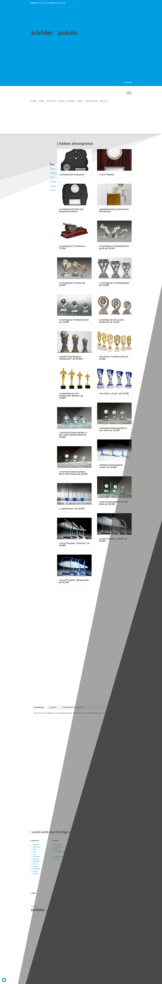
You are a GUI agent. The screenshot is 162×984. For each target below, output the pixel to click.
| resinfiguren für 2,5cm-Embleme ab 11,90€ (112, 321)
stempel (61, 101)
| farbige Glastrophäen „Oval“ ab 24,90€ (111, 466)
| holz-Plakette (106, 174)
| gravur (53, 707)
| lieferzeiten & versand (72, 707)
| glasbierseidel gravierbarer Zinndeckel (114, 210)
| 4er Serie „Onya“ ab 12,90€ (114, 393)
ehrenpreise (51, 101)
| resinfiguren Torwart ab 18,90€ (72, 284)
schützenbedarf (91, 101)
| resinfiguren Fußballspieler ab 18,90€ (114, 284)
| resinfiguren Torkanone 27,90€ (72, 247)
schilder (33, 101)
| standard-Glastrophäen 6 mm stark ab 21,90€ (113, 429)
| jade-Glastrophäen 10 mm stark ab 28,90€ (113, 503)
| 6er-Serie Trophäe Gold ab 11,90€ (113, 357)
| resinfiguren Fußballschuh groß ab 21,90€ (114, 247)
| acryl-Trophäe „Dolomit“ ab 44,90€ (74, 544)
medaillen (71, 101)
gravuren (103, 101)
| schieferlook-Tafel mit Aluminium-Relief (71, 210)
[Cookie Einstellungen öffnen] (4, 981)
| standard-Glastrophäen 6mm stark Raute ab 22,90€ (73, 472)
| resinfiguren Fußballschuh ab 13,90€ (74, 321)
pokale (41, 101)
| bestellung (38, 707)
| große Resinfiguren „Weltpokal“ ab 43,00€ (71, 357)
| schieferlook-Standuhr (71, 174)
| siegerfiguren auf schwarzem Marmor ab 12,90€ (71, 395)
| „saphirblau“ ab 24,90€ (72, 508)
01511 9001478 (56, 3)
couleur (80, 101)
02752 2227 (38, 3)
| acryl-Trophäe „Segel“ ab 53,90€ (113, 539)
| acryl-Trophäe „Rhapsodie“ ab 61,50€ (74, 581)
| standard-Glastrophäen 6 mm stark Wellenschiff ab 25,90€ (73, 434)
